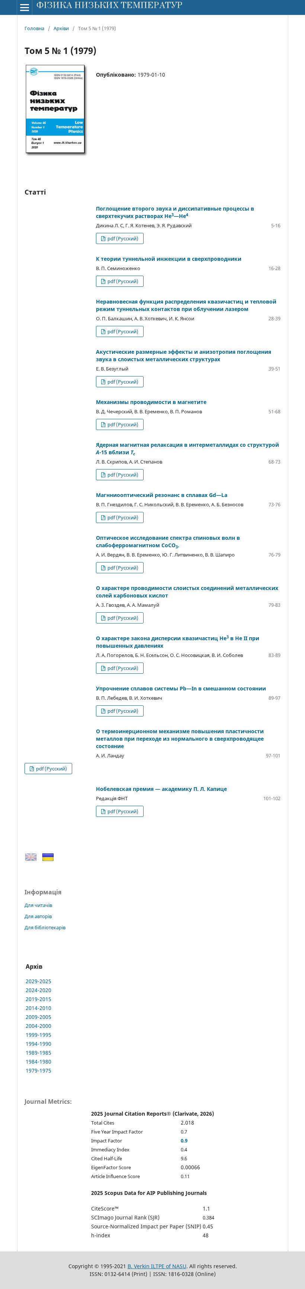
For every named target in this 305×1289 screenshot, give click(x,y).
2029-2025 (38, 981)
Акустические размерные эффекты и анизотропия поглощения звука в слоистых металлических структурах (183, 355)
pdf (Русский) (122, 238)
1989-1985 (38, 1052)
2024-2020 (38, 990)
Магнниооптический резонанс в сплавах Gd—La (161, 494)
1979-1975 (38, 1070)
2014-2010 (38, 1007)
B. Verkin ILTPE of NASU (157, 1266)
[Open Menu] (24, 7)
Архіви (61, 28)
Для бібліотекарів (45, 927)
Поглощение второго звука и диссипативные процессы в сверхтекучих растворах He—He (175, 212)
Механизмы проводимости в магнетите (151, 401)
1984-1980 (38, 1061)
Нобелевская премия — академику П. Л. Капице (161, 788)
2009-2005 (38, 1016)
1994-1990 (38, 1043)
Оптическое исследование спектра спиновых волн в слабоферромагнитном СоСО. (168, 541)
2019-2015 (38, 999)
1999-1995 (38, 1034)
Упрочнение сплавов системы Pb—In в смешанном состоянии (181, 688)
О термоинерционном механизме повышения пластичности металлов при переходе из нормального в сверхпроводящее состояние (180, 739)
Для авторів (38, 916)
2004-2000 (38, 1025)
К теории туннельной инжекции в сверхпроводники (168, 258)
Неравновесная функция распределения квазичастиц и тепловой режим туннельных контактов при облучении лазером (186, 305)
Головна (34, 28)
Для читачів (38, 905)
